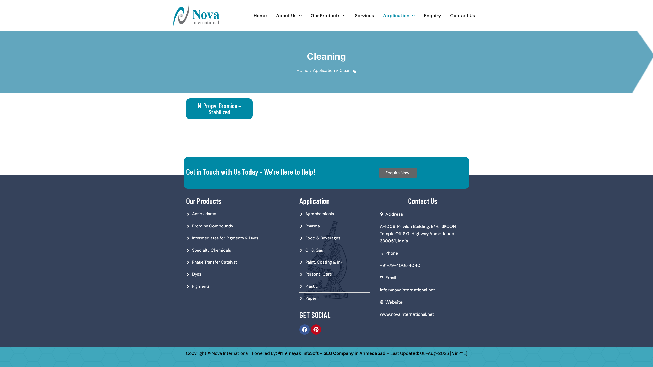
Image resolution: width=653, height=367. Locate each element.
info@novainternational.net (407, 290)
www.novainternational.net (407, 314)
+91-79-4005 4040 (400, 265)
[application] (299, 15)
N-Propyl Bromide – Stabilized (219, 109)
